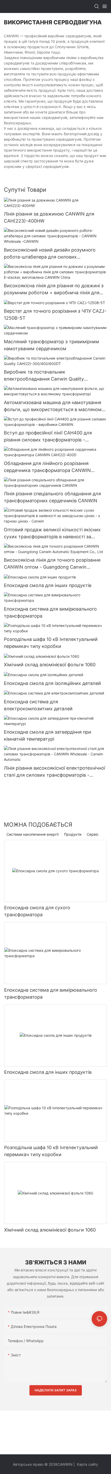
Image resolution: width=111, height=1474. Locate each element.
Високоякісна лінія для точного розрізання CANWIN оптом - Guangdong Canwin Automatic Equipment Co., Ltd (52, 563)
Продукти (72, 834)
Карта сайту (87, 1464)
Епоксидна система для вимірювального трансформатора (50, 612)
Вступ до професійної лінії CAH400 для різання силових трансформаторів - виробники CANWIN (48, 436)
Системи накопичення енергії (32, 834)
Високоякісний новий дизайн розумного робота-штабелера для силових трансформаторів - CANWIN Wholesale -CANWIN (50, 253)
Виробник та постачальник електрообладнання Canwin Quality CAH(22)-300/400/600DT (44, 375)
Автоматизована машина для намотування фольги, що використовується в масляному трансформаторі (54, 406)
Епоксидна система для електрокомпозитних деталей (38, 705)
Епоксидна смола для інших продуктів (47, 585)
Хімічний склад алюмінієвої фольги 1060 (50, 664)
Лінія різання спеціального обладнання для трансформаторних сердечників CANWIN (52, 497)
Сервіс (93, 834)
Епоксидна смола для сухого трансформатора (37, 911)
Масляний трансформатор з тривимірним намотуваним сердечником (51, 345)
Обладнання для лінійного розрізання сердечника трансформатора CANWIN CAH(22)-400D (47, 467)
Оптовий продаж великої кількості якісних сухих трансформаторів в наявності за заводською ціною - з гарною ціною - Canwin (55, 533)
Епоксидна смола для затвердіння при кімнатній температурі (47, 735)
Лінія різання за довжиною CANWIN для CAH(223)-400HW (49, 217)
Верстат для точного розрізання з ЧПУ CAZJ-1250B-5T (55, 314)
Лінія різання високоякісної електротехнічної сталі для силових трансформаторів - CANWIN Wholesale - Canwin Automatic (54, 771)
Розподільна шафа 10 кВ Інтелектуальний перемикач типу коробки (51, 642)
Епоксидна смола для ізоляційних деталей (52, 683)
